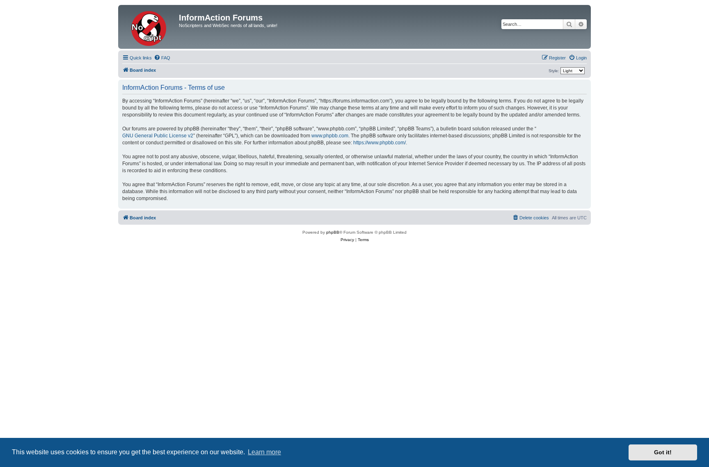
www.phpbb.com (329, 136)
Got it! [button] (663, 452)
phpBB (332, 232)
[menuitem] (162, 58)
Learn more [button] (264, 452)
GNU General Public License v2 (157, 136)
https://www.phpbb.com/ (379, 143)
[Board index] (149, 27)
